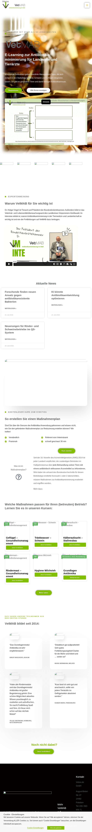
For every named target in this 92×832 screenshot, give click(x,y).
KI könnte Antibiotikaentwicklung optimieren (65, 295)
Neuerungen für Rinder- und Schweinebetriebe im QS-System (22, 329)
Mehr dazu (37, 489)
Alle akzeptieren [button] (55, 828)
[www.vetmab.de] (13, 5)
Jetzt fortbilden (17, 548)
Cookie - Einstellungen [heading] (14, 814)
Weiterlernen (75, 577)
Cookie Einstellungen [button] (35, 828)
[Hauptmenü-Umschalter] (87, 5)
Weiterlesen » (10, 308)
